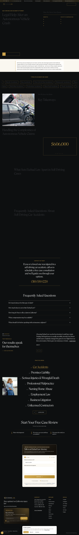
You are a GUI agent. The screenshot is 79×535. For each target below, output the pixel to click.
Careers (50, 516)
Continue (38, 476)
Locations (34, 4)
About (50, 510)
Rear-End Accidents (57, 86)
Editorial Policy (15, 531)
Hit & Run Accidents (22, 86)
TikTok (64, 507)
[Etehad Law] (16, 498)
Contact (50, 518)
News (50, 512)
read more (69, 341)
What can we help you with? (29, 459)
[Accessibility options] (2, 533)
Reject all (31, 532)
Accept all (26, 532)
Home (50, 499)
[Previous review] (37, 351)
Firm (21, 4)
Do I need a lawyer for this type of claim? (21, 303)
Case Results (51, 503)
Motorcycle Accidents (57, 82)
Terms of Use (4, 531)
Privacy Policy (49, 483)
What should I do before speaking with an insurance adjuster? (27, 322)
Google (64, 512)
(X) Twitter (65, 503)
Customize (37, 532)
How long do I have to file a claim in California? (23, 313)
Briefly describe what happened (30, 465)
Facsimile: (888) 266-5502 (39, 506)
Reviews (45, 4)
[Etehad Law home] (8, 4)
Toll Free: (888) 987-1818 (39, 504)
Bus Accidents (19, 82)
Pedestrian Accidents (40, 86)
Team (50, 507)
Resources (51, 4)
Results (39, 4)
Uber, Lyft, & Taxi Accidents (37, 82)
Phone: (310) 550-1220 (38, 503)
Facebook (65, 505)
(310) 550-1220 (63, 4)
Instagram (65, 501)
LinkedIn (64, 499)
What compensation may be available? (20, 318)
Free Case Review (71, 4)
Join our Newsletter (38, 510)
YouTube (64, 510)
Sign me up (24, 518)
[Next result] (74, 146)
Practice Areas (27, 4)
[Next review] (41, 351)
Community (51, 514)
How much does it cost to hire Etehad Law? (22, 308)
